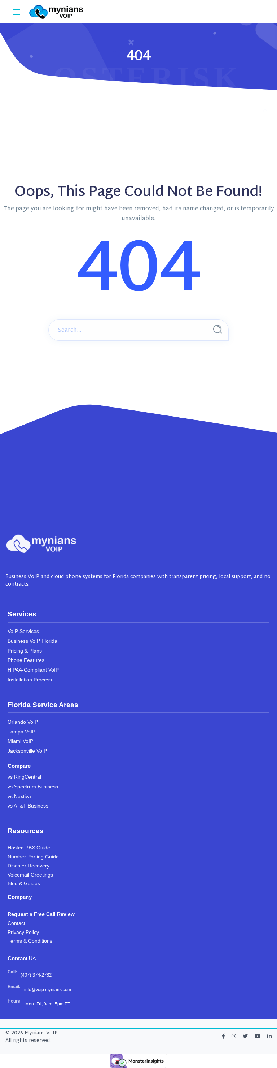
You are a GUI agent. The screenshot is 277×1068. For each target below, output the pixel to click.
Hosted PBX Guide (29, 847)
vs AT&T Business (28, 806)
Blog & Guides (24, 883)
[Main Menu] (16, 12)
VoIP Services (23, 631)
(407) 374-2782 (36, 975)
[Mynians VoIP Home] (41, 543)
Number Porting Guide (33, 857)
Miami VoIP (20, 741)
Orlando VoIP (23, 722)
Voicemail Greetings (30, 875)
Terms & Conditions (30, 941)
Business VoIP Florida (32, 641)
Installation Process (30, 679)
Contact (16, 923)
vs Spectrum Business (33, 786)
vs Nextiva (19, 796)
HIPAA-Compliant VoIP (33, 670)
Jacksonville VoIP (27, 751)
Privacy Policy (23, 932)
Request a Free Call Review (41, 914)
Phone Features (26, 660)
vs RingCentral (24, 777)
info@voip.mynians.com (47, 989)
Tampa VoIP (21, 732)
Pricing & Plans (25, 651)
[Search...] (217, 329)
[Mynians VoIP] (56, 12)
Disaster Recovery (28, 866)
